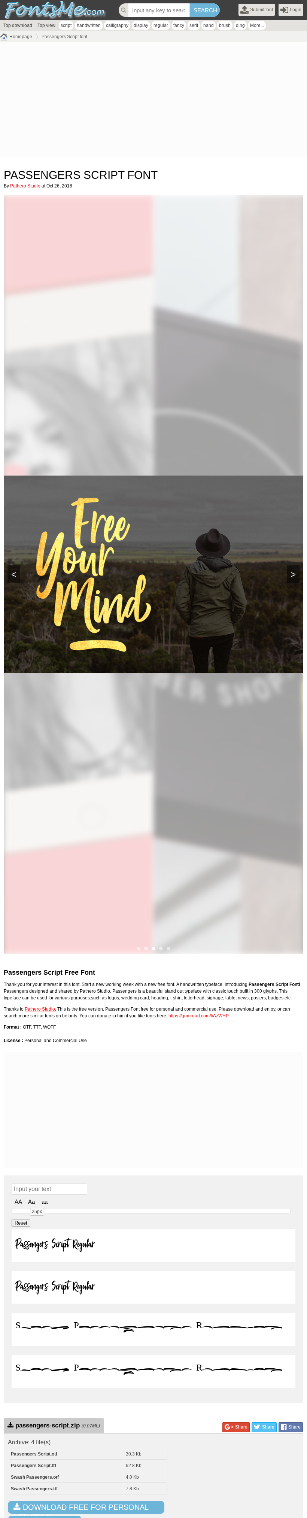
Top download (17, 25)
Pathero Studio (25, 186)
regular (161, 25)
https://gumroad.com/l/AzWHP (198, 1015)
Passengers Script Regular (55, 1245)
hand (208, 25)
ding (240, 25)
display (141, 25)
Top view (46, 25)
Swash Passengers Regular (148, 1329)
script (66, 25)
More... (257, 25)
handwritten (89, 25)
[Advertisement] (153, 102)
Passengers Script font (64, 36)
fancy (178, 25)
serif (193, 25)
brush (225, 25)
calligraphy (117, 25)
